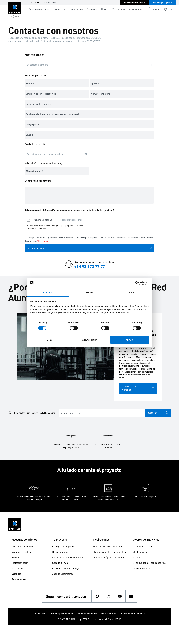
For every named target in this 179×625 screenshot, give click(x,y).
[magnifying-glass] (172, 9)
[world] (165, 9)
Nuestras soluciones (39, 9)
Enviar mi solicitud (36, 248)
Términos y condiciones (61, 613)
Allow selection (89, 340)
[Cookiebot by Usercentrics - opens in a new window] (137, 283)
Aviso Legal (40, 613)
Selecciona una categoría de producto (45, 154)
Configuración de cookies (132, 613)
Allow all (130, 340)
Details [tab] (89, 292)
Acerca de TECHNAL (97, 9)
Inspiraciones (76, 9)
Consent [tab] (47, 292)
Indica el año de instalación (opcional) (43, 163)
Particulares (34, 2)
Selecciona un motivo (37, 65)
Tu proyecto (59, 9)
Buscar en (152, 412)
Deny (49, 340)
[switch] (74, 328)
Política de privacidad (86, 613)
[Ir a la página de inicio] (14, 9)
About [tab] (131, 292)
